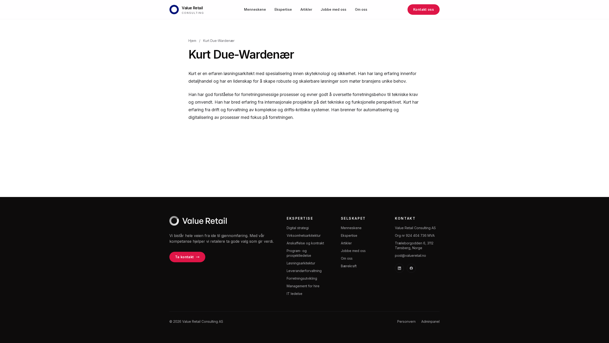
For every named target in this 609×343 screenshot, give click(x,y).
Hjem (192, 41)
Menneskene (255, 9)
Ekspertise (283, 9)
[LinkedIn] (399, 268)
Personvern (406, 321)
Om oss (361, 9)
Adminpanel (430, 321)
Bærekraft (349, 266)
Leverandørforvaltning (304, 271)
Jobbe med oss (333, 9)
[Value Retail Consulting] (198, 221)
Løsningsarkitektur (301, 263)
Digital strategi (298, 228)
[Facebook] (411, 268)
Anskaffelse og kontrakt (305, 243)
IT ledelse (294, 294)
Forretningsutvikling (302, 278)
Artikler (306, 9)
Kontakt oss (423, 9)
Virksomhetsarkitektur (304, 235)
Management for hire (303, 286)
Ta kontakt (184, 257)
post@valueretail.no (410, 255)
